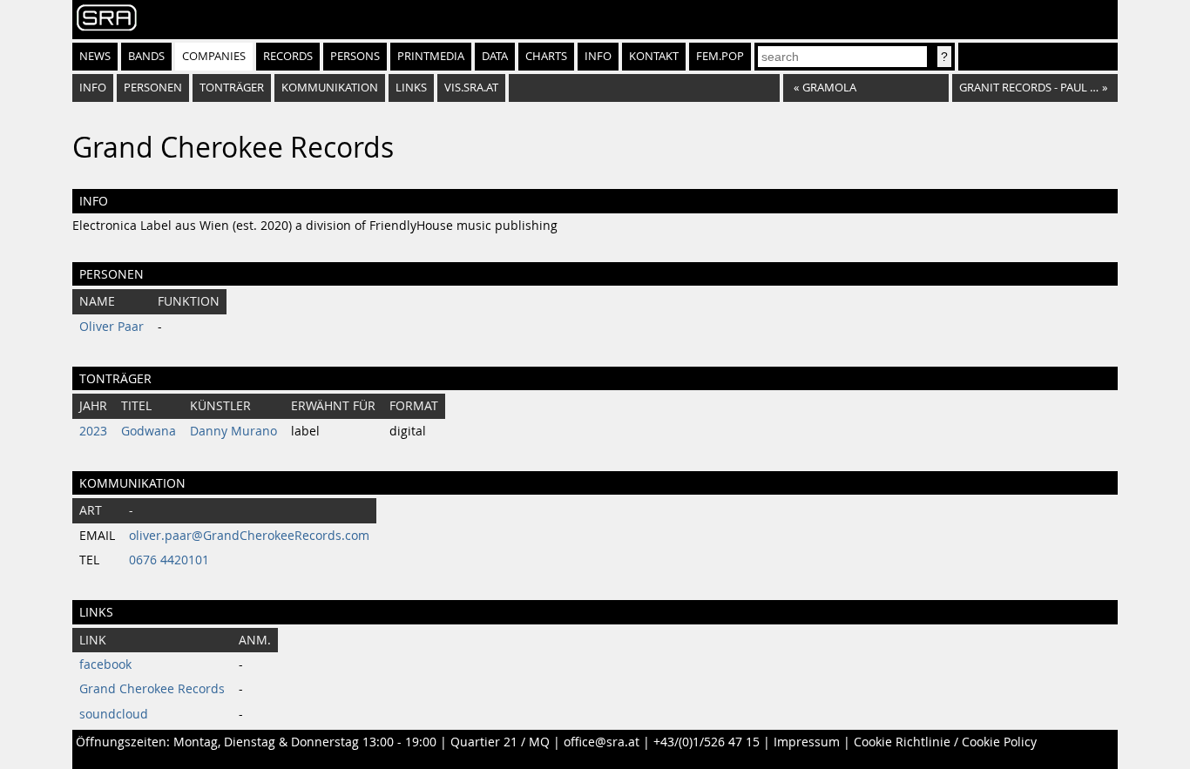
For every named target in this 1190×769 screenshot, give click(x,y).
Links (411, 87)
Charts (546, 56)
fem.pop (720, 56)
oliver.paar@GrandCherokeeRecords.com (249, 535)
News (95, 56)
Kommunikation (329, 87)
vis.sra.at (471, 87)
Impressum (807, 742)
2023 (93, 431)
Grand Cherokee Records (152, 689)
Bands (146, 56)
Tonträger (231, 87)
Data (495, 56)
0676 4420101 (169, 560)
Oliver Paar (111, 326)
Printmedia (430, 56)
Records (288, 56)
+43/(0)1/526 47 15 (706, 742)
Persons (355, 56)
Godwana (148, 431)
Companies (214, 56)
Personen (153, 87)
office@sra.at (601, 742)
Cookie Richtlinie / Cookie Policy (945, 742)
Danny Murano (233, 431)
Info (598, 56)
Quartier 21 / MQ (500, 742)
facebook (105, 664)
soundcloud (113, 714)
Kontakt (654, 56)
